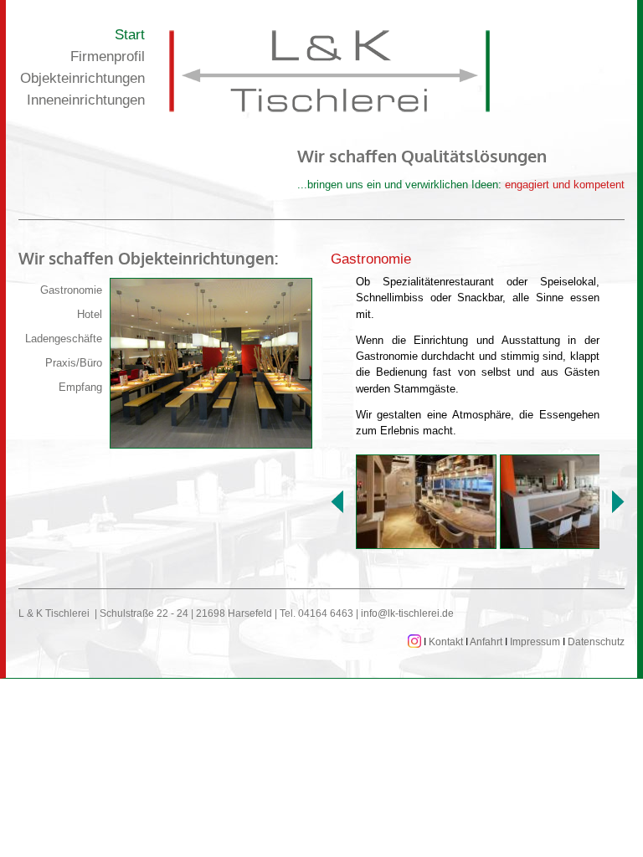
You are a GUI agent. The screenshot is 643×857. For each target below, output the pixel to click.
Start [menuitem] (130, 35)
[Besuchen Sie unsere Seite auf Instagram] (414, 642)
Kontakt (446, 642)
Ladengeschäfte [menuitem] (63, 338)
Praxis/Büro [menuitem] (73, 363)
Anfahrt (486, 642)
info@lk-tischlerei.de (407, 613)
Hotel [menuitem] (89, 314)
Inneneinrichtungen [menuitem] (86, 100)
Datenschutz (596, 642)
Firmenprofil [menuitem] (107, 56)
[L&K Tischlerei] (330, 71)
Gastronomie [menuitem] (71, 290)
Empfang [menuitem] (80, 387)
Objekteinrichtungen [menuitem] (82, 78)
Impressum (535, 642)
